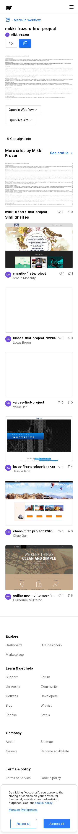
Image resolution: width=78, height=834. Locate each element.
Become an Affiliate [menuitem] (55, 751)
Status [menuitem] (45, 715)
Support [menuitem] (12, 677)
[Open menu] (71, 7)
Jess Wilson (21, 471)
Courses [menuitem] (12, 696)
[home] (8, 8)
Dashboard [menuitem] (14, 645)
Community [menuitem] (49, 686)
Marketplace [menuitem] (15, 654)
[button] (11, 43)
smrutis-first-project (29, 273)
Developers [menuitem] (49, 696)
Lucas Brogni (22, 342)
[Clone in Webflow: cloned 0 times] (25, 43)
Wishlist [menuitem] (46, 705)
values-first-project (28, 402)
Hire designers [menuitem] (51, 645)
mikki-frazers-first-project (26, 212)
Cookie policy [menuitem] (51, 778)
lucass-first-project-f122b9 (34, 338)
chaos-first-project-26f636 (34, 531)
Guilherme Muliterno (27, 600)
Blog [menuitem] (9, 705)
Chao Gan (20, 535)
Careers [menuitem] (12, 751)
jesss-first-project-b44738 (34, 466)
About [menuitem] (10, 741)
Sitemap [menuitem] (47, 741)
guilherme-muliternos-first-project (34, 595)
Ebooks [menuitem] (11, 715)
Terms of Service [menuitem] (18, 778)
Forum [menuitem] (45, 677)
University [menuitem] (13, 686)
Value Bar (20, 407)
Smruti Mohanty (24, 278)
